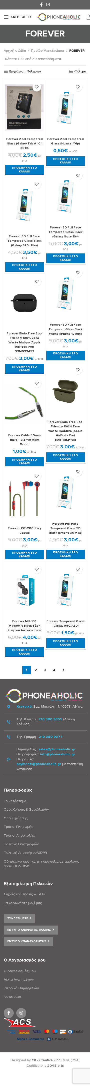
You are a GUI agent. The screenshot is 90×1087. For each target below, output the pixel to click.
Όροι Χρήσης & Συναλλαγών (26, 809)
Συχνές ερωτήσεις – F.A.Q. (25, 894)
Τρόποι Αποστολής (19, 835)
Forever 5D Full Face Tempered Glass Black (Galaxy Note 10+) (65, 231)
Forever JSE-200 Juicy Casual (24, 530)
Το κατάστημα (15, 801)
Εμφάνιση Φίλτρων (25, 71)
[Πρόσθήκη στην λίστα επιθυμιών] (36, 87)
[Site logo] (58, 16)
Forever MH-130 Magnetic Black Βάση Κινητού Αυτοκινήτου (24, 625)
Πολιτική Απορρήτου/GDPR (25, 853)
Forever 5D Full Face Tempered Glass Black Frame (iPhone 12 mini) (65, 329)
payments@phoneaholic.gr (38, 764)
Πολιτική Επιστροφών (21, 844)
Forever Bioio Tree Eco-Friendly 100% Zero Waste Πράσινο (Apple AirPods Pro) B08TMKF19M (66, 431)
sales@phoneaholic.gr (57, 749)
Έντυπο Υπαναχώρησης (26, 941)
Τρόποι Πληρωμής (18, 827)
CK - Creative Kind (46, 1060)
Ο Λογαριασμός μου (20, 971)
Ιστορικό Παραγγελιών (21, 988)
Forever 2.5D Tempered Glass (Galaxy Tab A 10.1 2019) (24, 143)
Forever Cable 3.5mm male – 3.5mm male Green (24, 439)
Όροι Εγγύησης (16, 818)
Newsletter (12, 997)
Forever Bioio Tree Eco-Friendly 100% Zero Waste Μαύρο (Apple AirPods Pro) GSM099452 (24, 342)
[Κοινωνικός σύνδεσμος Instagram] (47, 4)
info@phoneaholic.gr (57, 754)
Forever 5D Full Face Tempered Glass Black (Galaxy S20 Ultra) (25, 240)
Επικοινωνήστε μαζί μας (23, 903)
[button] (24, 170)
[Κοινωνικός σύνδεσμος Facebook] (41, 4)
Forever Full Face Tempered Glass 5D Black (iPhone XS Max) (65, 528)
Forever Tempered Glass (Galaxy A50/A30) (65, 623)
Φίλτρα (80, 71)
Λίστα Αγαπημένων (19, 979)
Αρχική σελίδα (15, 50)
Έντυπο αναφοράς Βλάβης (29, 930)
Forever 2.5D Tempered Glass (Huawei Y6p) (65, 141)
